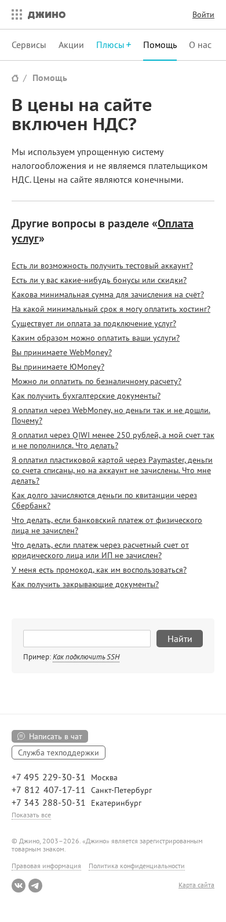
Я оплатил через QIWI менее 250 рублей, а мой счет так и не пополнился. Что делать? (113, 440)
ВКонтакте (18, 886)
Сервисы (29, 44)
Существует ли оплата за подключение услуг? (94, 323)
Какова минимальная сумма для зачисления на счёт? (108, 294)
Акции (71, 44)
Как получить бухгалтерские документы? (86, 395)
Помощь (160, 44)
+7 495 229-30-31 (49, 777)
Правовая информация (46, 865)
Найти (179, 638)
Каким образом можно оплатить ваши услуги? (96, 338)
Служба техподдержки (58, 752)
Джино (46, 14)
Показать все (31, 814)
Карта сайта (196, 885)
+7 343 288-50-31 (49, 802)
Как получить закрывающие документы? (85, 584)
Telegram (35, 886)
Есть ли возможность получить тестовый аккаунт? (102, 265)
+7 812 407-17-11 (49, 789)
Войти (203, 14)
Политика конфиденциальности (137, 865)
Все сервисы (14, 14)
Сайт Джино (15, 77)
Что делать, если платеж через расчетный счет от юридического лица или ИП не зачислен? (100, 550)
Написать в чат (55, 736)
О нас (200, 44)
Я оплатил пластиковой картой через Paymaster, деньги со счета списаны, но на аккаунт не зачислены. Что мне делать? (112, 470)
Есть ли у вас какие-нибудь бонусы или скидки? (99, 280)
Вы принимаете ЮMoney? (58, 367)
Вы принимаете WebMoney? (62, 352)
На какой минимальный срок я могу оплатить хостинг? (111, 309)
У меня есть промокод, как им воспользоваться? (99, 570)
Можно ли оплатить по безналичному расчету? (96, 381)
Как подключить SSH (86, 657)
